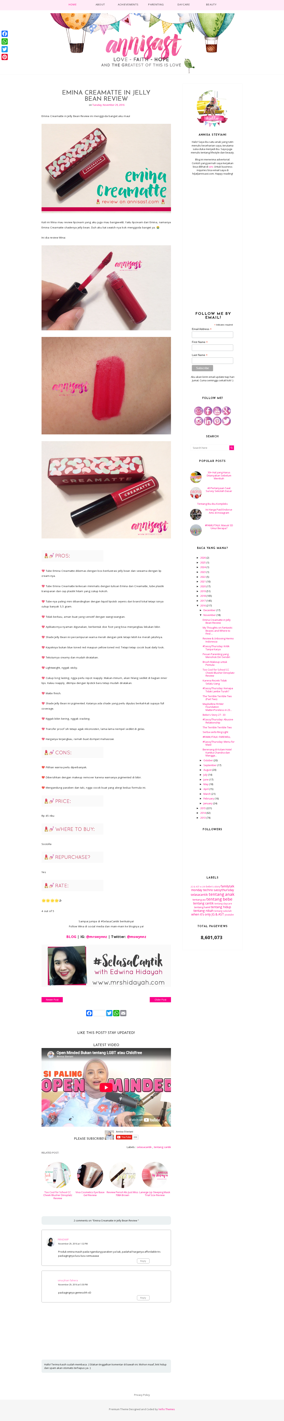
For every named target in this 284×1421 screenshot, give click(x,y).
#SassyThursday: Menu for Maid (219, 743)
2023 (203, 572)
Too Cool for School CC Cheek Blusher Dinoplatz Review (57, 1195)
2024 (203, 567)
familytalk (227, 886)
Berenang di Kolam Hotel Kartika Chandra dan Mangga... (217, 752)
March (207, 794)
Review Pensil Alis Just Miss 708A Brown (122, 1194)
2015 (203, 808)
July (205, 774)
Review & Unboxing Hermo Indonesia (218, 640)
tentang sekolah (223, 910)
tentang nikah (203, 911)
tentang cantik (162, 1147)
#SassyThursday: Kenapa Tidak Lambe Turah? (218, 689)
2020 (203, 586)
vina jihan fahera (68, 1280)
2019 (203, 591)
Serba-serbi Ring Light (215, 732)
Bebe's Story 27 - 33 (214, 715)
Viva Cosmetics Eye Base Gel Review (90, 1194)
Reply (143, 1261)
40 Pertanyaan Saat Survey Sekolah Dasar (219, 489)
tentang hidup (221, 907)
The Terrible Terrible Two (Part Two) (217, 697)
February (209, 798)
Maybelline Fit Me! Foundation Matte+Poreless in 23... (217, 707)
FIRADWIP (63, 1239)
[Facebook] (5, 34)
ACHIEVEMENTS (128, 4)
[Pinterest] (5, 57)
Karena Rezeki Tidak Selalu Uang (215, 682)
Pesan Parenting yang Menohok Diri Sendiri (216, 655)
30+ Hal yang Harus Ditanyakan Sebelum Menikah (219, 475)
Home (73, 4)
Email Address (202, 329)
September (210, 765)
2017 (203, 600)
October (208, 760)
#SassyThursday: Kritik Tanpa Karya (216, 647)
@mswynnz (136, 936)
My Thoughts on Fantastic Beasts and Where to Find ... (217, 630)
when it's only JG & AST (207, 914)
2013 (203, 817)
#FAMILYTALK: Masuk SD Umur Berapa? (219, 527)
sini (211, 166)
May (206, 784)
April (206, 789)
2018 (203, 596)
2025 (203, 562)
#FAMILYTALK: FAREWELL (216, 737)
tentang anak (221, 894)
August (207, 770)
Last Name (199, 355)
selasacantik (144, 1147)
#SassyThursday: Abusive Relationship (218, 721)
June (206, 779)
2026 (203, 557)
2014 (203, 813)
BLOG (71, 936)
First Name (200, 342)
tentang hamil (202, 907)
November (209, 615)
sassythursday (224, 890)
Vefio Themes (166, 1409)
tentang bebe (219, 899)
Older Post (160, 999)
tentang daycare (223, 903)
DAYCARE (184, 4)
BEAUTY (211, 4)
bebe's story (213, 886)
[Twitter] (5, 49)
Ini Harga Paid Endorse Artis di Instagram (219, 511)
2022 (203, 577)
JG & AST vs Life (198, 886)
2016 (203, 605)
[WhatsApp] (5, 41)
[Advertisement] (212, 241)
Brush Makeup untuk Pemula (215, 663)
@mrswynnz (96, 936)
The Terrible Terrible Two (217, 727)
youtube (229, 914)
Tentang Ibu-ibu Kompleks (212, 504)
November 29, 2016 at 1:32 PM (73, 1243)
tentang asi (199, 899)
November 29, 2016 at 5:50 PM (73, 1284)
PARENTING (156, 4)
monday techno (202, 890)
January (208, 803)
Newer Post (52, 999)
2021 (203, 581)
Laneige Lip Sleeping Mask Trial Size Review (154, 1194)
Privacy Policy (142, 1395)
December (209, 610)
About (100, 4)
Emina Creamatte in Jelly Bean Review (217, 621)
